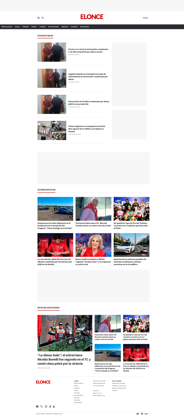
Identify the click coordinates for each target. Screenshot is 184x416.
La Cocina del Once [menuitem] (98, 386)
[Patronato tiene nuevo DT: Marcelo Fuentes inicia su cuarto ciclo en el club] (93, 209)
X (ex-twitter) (41, 406)
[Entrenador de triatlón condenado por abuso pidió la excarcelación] (51, 104)
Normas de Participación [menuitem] (119, 388)
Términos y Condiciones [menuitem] (119, 386)
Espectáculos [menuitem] (84, 27)
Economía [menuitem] (74, 27)
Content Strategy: (137, 413)
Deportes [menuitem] (65, 27)
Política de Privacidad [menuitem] (118, 383)
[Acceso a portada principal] (92, 16)
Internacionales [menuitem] (53, 27)
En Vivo (145, 18)
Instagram (46, 406)
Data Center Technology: (142, 413)
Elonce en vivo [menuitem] (97, 393)
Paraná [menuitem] (17, 27)
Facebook (37, 406)
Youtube (54, 406)
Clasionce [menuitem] (96, 391)
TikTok (50, 406)
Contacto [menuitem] (115, 390)
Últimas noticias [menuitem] (6, 27)
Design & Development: (146, 413)
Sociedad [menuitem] (42, 27)
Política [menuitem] (34, 27)
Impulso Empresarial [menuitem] (99, 383)
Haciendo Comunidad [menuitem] (99, 381)
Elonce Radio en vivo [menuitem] (99, 395)
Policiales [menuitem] (25, 27)
